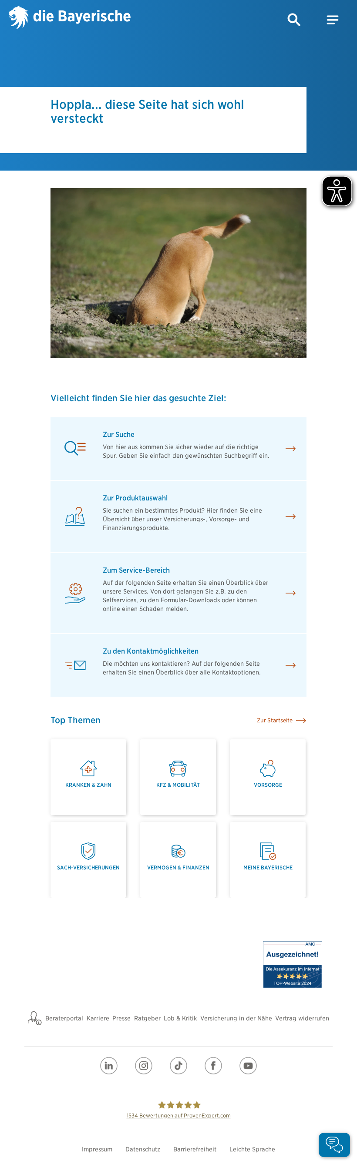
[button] (294, 20)
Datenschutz (142, 1149)
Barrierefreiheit (194, 1149)
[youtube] (248, 1065)
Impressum (97, 1149)
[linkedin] (109, 1065)
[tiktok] (178, 1065)
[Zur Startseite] (70, 18)
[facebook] (213, 1065)
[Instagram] (143, 1065)
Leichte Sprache (252, 1149)
